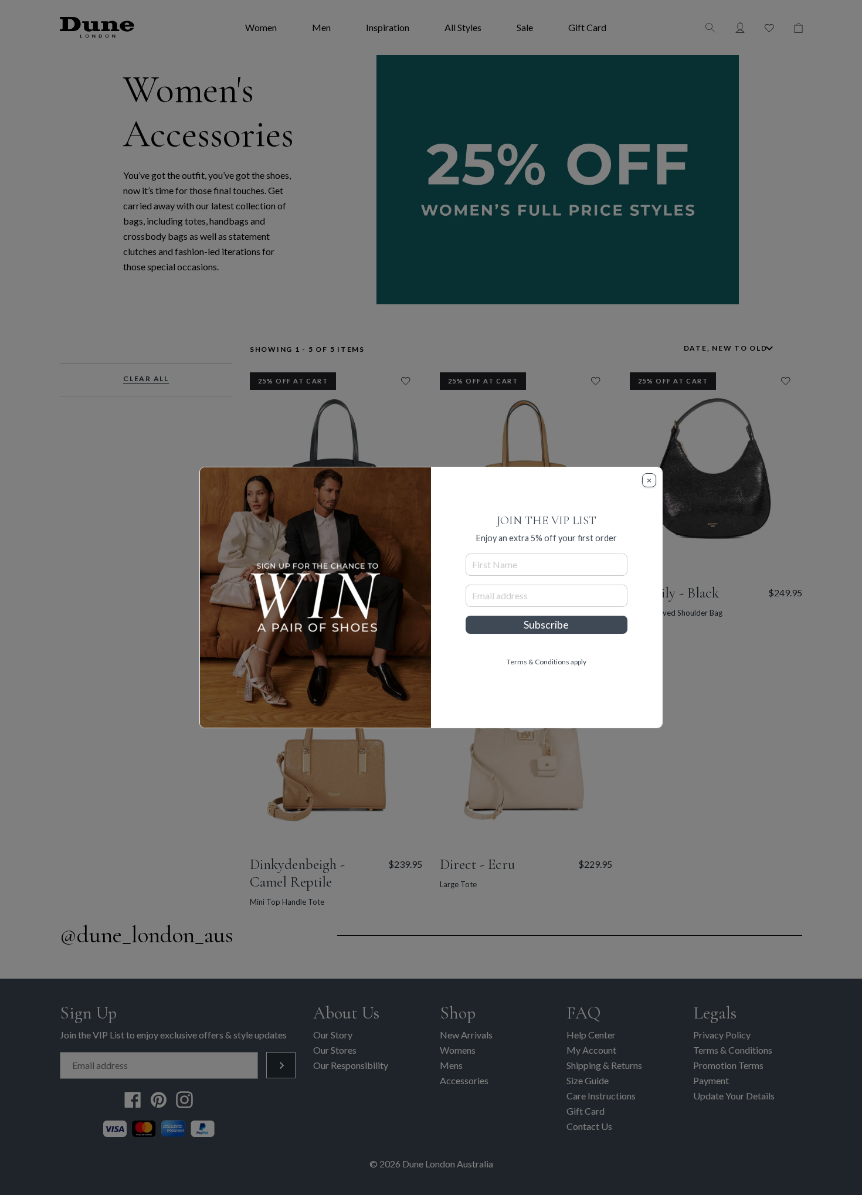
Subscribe (546, 625)
